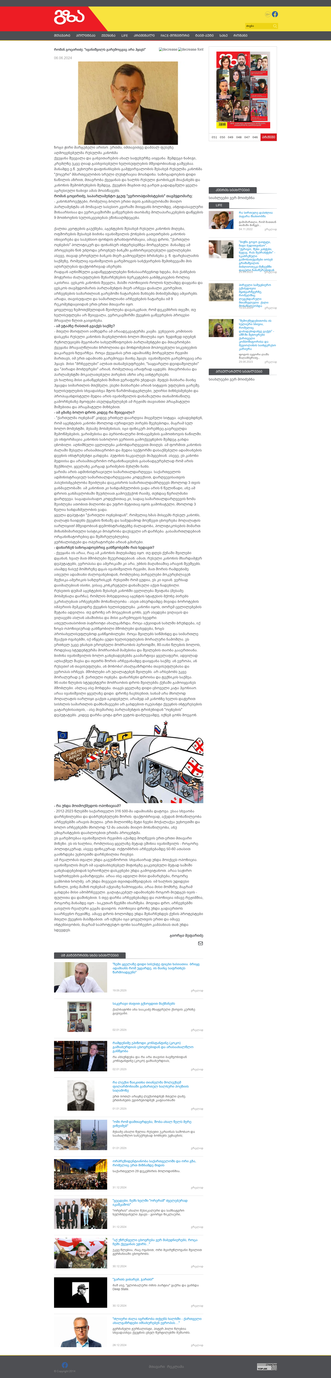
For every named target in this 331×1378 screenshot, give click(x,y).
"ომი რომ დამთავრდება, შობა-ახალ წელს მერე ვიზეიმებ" (152, 1124)
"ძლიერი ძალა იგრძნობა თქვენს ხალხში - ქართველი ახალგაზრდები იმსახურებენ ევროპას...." (157, 1321)
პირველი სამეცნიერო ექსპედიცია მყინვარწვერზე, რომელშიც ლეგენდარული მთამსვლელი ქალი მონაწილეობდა (255, 295)
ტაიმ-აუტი (204, 35)
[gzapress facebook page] (275, 14)
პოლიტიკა (85, 35)
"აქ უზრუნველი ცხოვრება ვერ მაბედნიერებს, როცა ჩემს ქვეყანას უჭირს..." (155, 1242)
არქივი (268, 137)
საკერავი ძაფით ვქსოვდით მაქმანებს (144, 1003)
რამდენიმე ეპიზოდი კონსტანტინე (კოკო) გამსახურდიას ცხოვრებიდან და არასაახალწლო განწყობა (153, 1047)
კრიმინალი (144, 35)
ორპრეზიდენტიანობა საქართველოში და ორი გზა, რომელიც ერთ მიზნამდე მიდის (154, 1163)
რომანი (240, 35)
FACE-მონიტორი (175, 35)
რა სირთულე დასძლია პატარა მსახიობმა (256, 214)
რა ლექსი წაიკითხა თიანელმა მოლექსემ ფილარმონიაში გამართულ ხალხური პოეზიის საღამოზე (151, 1086)
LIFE (124, 35)
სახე (224, 35)
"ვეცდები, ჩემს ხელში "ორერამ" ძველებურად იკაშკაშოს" (150, 1202)
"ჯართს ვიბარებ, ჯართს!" (133, 1279)
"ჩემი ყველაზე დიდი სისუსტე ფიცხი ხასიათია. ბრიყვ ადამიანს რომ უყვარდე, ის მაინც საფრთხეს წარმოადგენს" (156, 968)
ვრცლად (197, 990)
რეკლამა (175, 1366)
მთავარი (62, 35)
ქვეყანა (108, 35)
